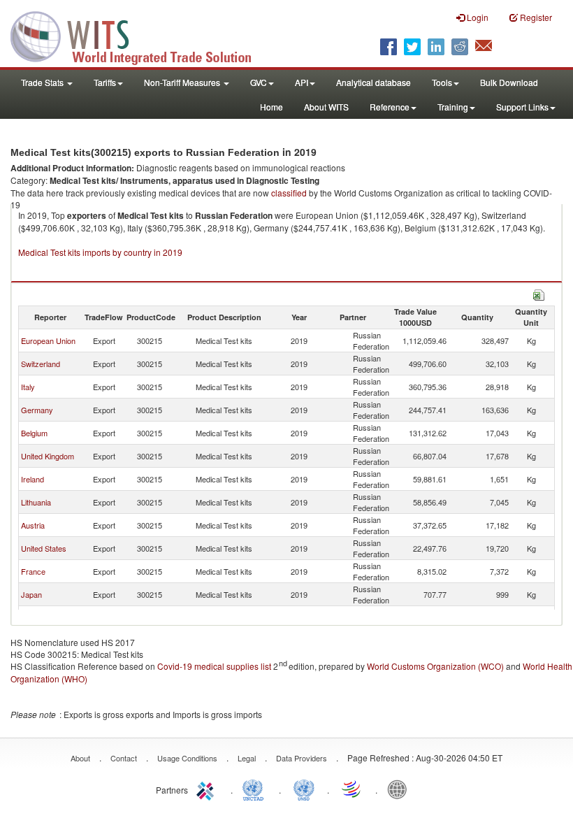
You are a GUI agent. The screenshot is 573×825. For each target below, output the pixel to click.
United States (43, 548)
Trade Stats (43, 82)
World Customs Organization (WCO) (435, 666)
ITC (208, 789)
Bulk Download (509, 82)
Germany (37, 409)
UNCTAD (256, 789)
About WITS (326, 107)
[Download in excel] (538, 293)
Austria (33, 525)
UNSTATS (304, 789)
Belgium (34, 432)
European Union (48, 340)
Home (271, 107)
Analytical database (373, 82)
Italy (28, 386)
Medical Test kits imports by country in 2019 (100, 252)
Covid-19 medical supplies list (214, 666)
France (33, 571)
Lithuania (36, 502)
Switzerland (40, 363)
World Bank (400, 789)
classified (289, 193)
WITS (140, 35)
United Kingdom (47, 455)
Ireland (32, 479)
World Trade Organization (352, 789)
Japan (31, 594)
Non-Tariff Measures (183, 82)
